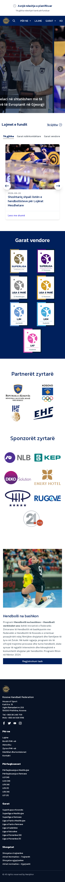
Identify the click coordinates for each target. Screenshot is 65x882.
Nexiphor (29, 874)
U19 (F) (5, 788)
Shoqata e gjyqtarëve (12, 860)
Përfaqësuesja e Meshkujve (15, 770)
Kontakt (6, 755)
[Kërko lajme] (14, 20)
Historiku (6, 744)
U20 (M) (6, 781)
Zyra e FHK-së (9, 748)
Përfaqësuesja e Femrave (14, 773)
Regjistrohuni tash (32, 661)
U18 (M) (5, 791)
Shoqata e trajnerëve (12, 853)
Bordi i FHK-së (9, 741)
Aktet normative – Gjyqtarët (16, 864)
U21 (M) (5, 777)
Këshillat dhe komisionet (14, 752)
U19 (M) (5, 784)
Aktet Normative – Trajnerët (16, 856)
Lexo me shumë (16, 215)
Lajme (5, 737)
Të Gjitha (52, 125)
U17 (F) (5, 795)
